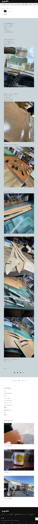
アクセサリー (19, 4)
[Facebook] (15, 373)
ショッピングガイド (27, 515)
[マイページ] (3, 522)
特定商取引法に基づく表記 (19, 515)
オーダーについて (3, 515)
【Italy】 (23, 4)
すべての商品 (3, 4)
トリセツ (8, 515)
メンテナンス (30, 4)
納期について (12, 515)
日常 (5, 11)
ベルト (12, 4)
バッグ (15, 4)
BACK (15, 380)
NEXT (22, 380)
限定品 (26, 4)
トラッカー (10, 146)
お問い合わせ (32, 515)
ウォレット (8, 4)
